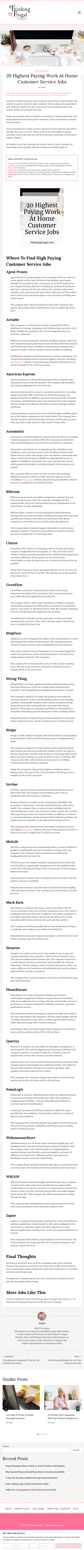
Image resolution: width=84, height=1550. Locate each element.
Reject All (42, 1546)
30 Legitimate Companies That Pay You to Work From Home (21, 1360)
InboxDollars (12, 170)
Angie (43, 87)
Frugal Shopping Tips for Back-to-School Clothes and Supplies (35, 1466)
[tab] (37, 1434)
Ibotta (10, 168)
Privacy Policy (22, 1509)
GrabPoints (12, 166)
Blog (76, 1509)
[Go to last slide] (6, 1408)
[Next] (78, 1408)
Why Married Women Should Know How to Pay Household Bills (35, 1472)
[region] (42, 1540)
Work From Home (42, 71)
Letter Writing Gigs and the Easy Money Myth (27, 1484)
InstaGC (11, 172)
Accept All (68, 1546)
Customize (16, 1546)
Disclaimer (38, 1509)
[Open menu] (79, 12)
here (71, 1299)
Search (6, 1446)
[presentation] (21, 1397)
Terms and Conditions (59, 1509)
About (8, 1509)
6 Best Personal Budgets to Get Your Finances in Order (64, 1360)
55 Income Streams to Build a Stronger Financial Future (31, 1478)
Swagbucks (12, 174)
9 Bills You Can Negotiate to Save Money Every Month (30, 1490)
